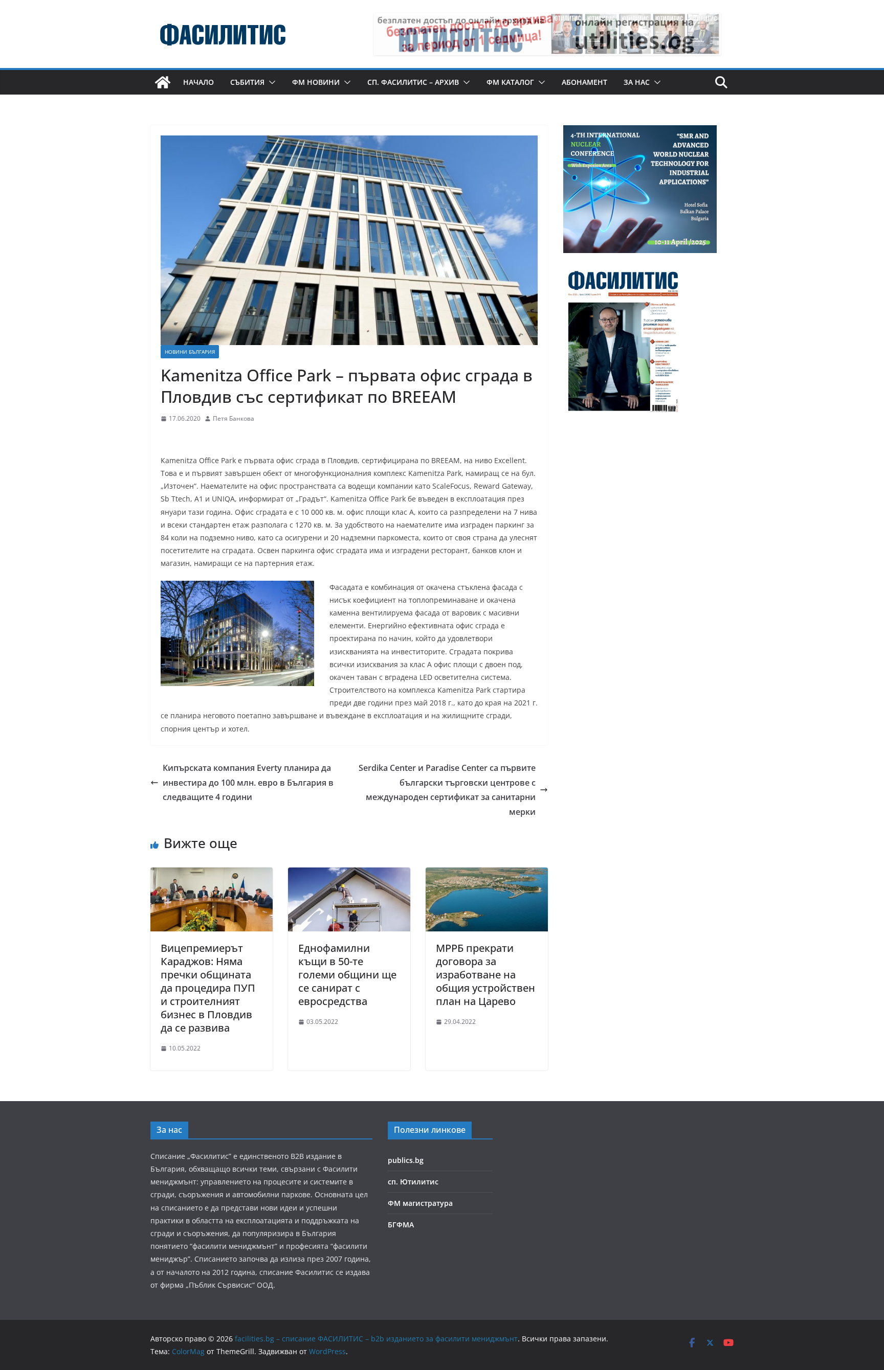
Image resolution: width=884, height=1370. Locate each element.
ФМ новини (316, 82)
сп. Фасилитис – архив (413, 82)
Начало (198, 82)
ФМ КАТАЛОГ (510, 82)
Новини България (190, 351)
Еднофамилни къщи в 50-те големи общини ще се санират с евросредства (347, 974)
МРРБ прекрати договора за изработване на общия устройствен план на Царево (485, 974)
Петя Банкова (233, 418)
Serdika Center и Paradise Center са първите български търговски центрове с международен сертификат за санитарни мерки (447, 789)
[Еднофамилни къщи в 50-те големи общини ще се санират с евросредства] (349, 874)
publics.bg (406, 1160)
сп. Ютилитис (413, 1181)
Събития (247, 82)
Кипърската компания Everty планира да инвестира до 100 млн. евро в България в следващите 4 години (248, 782)
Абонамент (584, 82)
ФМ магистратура (420, 1203)
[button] (270, 82)
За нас (637, 82)
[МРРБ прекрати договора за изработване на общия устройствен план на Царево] (487, 874)
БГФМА (401, 1224)
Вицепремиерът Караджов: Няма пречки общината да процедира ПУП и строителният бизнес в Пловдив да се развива (208, 988)
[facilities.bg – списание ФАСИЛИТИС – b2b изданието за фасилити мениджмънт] (162, 82)
